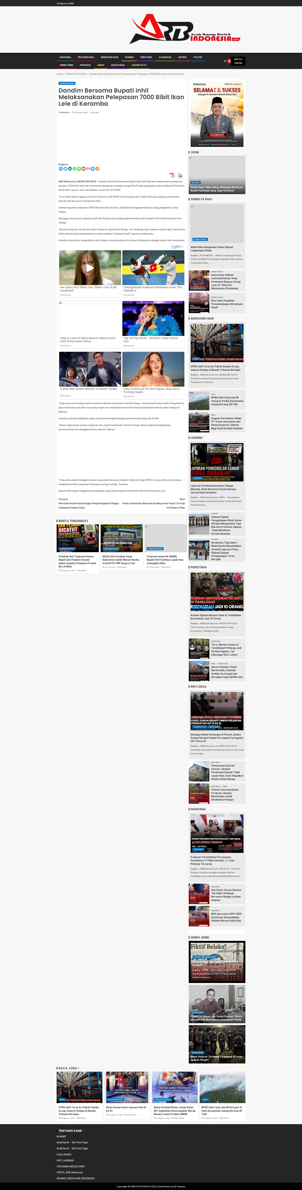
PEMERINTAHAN (67, 83)
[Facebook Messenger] (93, 169)
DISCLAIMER (64, 1154)
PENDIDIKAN (208, 182)
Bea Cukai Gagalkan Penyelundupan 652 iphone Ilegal (227, 304)
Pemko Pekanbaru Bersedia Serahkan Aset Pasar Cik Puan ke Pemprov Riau (153, 503)
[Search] (225, 61)
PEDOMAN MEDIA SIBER (71, 1166)
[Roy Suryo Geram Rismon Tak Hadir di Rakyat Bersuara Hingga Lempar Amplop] (199, 894)
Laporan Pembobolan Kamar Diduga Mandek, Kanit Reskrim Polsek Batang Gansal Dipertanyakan (213, 489)
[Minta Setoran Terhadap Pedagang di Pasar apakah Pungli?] (217, 1044)
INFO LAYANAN (65, 1160)
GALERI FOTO (139, 65)
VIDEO (100, 65)
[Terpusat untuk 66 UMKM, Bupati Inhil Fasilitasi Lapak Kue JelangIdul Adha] (166, 538)
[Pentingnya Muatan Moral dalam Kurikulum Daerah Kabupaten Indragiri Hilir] (217, 175)
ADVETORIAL (118, 65)
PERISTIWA (146, 57)
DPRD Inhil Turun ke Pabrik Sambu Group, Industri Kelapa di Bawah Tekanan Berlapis (79, 1111)
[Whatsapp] (74, 169)
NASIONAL (65, 57)
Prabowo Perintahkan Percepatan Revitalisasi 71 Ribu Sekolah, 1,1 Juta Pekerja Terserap (212, 860)
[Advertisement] (122, 140)
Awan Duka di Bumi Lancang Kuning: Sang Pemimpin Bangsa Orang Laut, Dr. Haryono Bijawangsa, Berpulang (225, 281)
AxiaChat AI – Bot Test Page (72, 1142)
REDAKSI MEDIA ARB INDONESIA (75, 1178)
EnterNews (164, 1186)
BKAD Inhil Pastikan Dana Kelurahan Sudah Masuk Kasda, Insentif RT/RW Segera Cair (121, 560)
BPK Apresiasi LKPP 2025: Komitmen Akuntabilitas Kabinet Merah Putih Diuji (226, 917)
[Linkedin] (70, 169)
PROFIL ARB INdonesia (70, 1172)
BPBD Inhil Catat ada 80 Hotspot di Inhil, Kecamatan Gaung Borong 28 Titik (227, 401)
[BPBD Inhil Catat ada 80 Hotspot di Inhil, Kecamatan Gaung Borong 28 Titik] (199, 400)
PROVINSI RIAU (86, 57)
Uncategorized (115, 1100)
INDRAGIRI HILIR (109, 57)
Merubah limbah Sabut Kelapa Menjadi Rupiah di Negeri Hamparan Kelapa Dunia (89, 503)
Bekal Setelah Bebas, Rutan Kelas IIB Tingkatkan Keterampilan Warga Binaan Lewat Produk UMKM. (175, 1111)
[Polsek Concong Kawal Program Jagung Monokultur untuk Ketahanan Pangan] (199, 793)
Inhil (196, 359)
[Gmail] (88, 169)
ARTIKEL (182, 57)
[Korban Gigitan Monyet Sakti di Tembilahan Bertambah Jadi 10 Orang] (217, 592)
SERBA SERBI (66, 65)
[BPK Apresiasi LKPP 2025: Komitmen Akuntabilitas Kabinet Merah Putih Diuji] (199, 916)
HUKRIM (129, 57)
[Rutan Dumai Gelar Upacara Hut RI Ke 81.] (127, 1087)
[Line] (79, 169)
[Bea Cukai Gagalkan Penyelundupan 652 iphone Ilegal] (199, 303)
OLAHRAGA (165, 57)
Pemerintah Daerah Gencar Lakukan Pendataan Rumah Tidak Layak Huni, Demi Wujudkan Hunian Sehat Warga (227, 772)
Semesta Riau (200, 239)
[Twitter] (65, 169)
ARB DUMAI (131, 1115)
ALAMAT (61, 1136)
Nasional (198, 849)
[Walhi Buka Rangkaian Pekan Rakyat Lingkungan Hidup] (217, 223)
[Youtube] (84, 169)
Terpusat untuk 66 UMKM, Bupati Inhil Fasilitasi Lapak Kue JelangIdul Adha (165, 560)
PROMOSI (85, 65)
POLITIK (198, 57)
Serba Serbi (210, 957)
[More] (97, 169)
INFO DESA (214, 727)
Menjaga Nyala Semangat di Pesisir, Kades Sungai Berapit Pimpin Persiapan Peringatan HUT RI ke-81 (217, 738)
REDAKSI (65, 112)
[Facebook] (61, 169)
